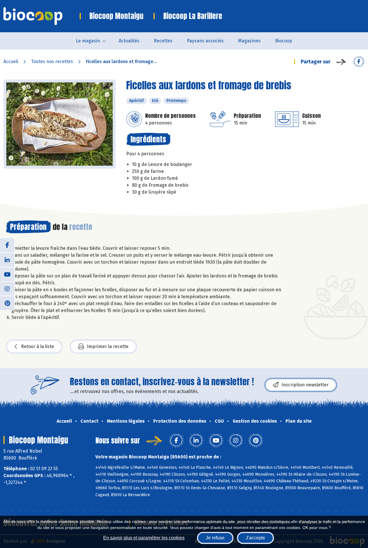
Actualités (129, 41)
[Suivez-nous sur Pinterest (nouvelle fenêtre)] (7, 303)
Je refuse (215, 537)
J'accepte (255, 537)
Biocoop (283, 41)
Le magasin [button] (88, 41)
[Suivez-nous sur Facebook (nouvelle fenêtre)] (7, 245)
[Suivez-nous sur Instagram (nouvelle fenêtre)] (7, 288)
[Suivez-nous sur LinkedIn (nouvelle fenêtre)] (7, 259)
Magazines (249, 41)
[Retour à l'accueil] (41, 16)
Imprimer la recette (108, 346)
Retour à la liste (37, 346)
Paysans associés (205, 41)
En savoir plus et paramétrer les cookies (144, 537)
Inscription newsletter (305, 385)
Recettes (163, 41)
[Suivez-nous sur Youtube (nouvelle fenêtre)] (7, 274)
